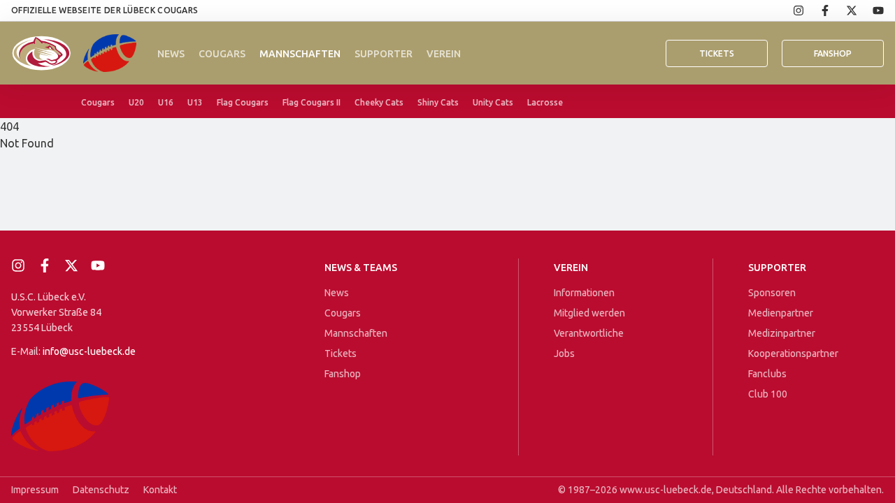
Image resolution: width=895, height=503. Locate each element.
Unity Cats (493, 102)
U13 (195, 102)
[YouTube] (870, 10)
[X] (844, 10)
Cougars (222, 53)
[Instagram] (791, 10)
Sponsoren (772, 292)
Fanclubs (767, 373)
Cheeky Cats (379, 102)
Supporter (384, 53)
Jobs (564, 353)
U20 (136, 102)
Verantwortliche (589, 333)
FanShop (833, 53)
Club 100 (767, 394)
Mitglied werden (589, 313)
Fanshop (342, 373)
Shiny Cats (438, 102)
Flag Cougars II (311, 102)
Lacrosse (545, 102)
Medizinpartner (781, 333)
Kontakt (160, 489)
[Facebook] (817, 10)
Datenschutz (101, 489)
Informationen (584, 292)
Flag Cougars (242, 102)
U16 (165, 102)
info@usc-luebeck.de (89, 351)
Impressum (35, 489)
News (171, 53)
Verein (444, 53)
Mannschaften (300, 53)
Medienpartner (780, 313)
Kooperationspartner (793, 353)
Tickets (716, 53)
